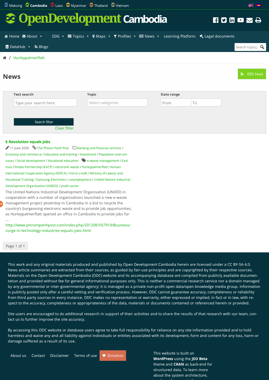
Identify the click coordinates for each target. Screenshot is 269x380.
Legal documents (220, 36)
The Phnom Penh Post (53, 148)
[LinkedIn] (232, 20)
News (149, 36)
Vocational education (63, 160)
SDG (55, 36)
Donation (115, 355)
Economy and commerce (24, 154)
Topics (78, 36)
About (32, 36)
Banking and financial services (99, 148)
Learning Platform (179, 36)
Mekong (15, 5)
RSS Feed (254, 73)
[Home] (4, 57)
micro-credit (78, 173)
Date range (170, 94)
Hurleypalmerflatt (29, 57)
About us (18, 355)
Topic (91, 94)
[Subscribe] (249, 20)
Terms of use (85, 355)
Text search (24, 94)
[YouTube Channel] (240, 20)
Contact (38, 355)
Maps (101, 36)
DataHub (17, 46)
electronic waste (67, 167)
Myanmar (78, 5)
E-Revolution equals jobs (28, 141)
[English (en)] (251, 5)
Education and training (60, 154)
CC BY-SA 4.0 (238, 264)
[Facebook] (216, 20)
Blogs (43, 46)
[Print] (258, 20)
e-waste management (103, 160)
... (7, 219)
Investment (88, 154)
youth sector (70, 186)
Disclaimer (59, 355)
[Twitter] (224, 20)
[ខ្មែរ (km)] (258, 5)
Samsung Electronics (51, 179)
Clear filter (64, 128)
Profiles (124, 36)
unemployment (80, 179)
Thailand (101, 5)
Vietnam (122, 5)
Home (14, 36)
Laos (59, 5)
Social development (31, 160)
